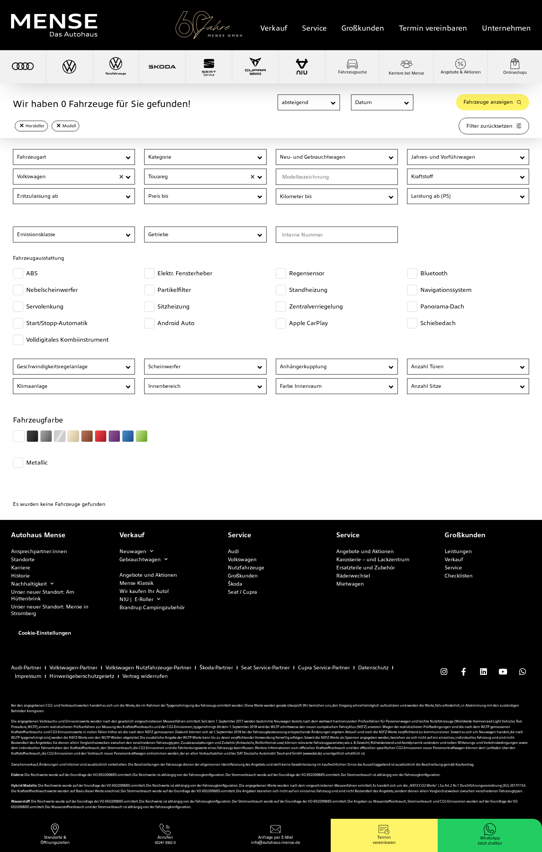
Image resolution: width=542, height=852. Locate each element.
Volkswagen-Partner (73, 667)
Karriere (20, 567)
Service (314, 28)
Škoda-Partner (216, 667)
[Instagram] (443, 671)
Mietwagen (350, 584)
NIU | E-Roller (136, 599)
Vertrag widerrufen (145, 676)
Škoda (235, 584)
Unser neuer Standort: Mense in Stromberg (49, 610)
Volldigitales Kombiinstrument (67, 340)
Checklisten (459, 576)
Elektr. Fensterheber (184, 273)
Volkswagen (242, 559)
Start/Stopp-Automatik (56, 323)
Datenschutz (373, 667)
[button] (333, 102)
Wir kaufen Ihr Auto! (144, 591)
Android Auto (175, 323)
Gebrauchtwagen (140, 559)
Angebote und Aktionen (148, 575)
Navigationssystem (446, 290)
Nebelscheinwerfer (52, 290)
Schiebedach (438, 323)
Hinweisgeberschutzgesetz (81, 676)
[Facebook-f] (463, 671)
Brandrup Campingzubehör (152, 607)
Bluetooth (434, 273)
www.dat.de (312, 753)
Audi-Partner (26, 667)
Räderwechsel (353, 576)
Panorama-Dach (442, 306)
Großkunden (362, 28)
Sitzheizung (173, 306)
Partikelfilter (174, 290)
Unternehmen (506, 28)
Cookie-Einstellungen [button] (44, 633)
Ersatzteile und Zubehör (365, 567)
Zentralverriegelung (316, 306)
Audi (233, 551)
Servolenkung (44, 306)
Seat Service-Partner (265, 667)
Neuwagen (132, 551)
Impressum (28, 676)
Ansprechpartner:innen (39, 551)
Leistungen (458, 551)
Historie (20, 576)
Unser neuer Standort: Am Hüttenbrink (42, 595)
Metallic (37, 462)
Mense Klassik (136, 583)
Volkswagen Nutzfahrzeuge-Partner (148, 667)
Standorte (23, 559)
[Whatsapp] (522, 671)
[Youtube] (502, 671)
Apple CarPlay (308, 323)
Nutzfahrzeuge (246, 567)
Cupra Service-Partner (324, 667)
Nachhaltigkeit (29, 584)
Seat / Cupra (242, 592)
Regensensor (306, 273)
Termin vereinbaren (433, 28)
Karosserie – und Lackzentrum (372, 559)
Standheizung (308, 290)
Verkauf (273, 28)
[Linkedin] (483, 671)
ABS (32, 273)
